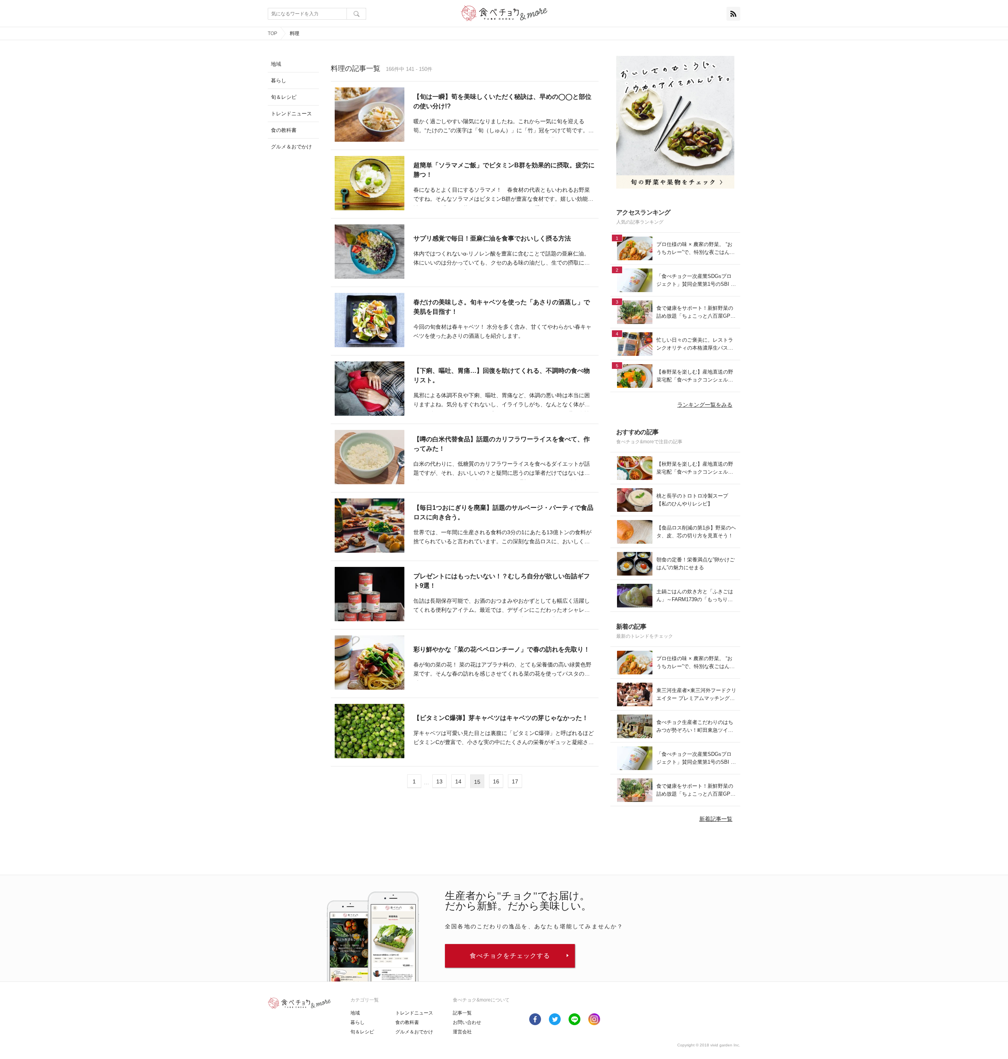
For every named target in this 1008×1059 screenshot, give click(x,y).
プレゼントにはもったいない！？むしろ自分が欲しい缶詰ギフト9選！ (501, 581)
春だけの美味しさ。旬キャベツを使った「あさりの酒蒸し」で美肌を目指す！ (501, 307)
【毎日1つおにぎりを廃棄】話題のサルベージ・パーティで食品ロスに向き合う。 (503, 512)
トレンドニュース (414, 1013)
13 (439, 781)
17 (515, 781)
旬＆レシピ (362, 1032)
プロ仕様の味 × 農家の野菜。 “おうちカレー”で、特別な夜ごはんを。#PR (694, 248)
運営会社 (462, 1032)
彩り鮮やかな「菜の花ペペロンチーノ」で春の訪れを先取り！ (501, 649)
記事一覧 (462, 1013)
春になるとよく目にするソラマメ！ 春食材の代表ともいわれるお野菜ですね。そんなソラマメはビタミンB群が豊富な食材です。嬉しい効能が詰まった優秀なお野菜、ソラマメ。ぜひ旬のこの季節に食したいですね (503, 195)
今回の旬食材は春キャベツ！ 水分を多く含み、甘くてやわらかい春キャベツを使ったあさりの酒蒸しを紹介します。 (502, 331)
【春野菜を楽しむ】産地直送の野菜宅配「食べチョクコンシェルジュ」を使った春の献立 (694, 376)
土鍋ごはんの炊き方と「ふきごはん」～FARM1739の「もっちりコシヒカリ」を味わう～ (694, 596)
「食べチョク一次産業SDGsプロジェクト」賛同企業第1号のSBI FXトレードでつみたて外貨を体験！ (695, 280)
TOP (272, 33)
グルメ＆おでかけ (414, 1032)
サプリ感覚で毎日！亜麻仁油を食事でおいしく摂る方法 (492, 238)
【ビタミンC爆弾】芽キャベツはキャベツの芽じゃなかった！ (500, 718)
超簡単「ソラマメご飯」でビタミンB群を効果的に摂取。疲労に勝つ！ (504, 170)
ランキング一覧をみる (704, 404)
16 (496, 781)
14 (458, 781)
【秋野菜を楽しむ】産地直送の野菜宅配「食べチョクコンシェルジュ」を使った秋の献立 (694, 468)
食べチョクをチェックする (510, 955)
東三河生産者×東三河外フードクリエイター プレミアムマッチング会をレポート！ (696, 694)
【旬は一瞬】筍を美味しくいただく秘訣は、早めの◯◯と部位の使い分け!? (502, 101)
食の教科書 (407, 1022)
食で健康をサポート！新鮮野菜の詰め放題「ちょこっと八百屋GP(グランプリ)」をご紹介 (694, 312)
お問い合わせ (467, 1022)
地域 (355, 1013)
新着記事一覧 (715, 819)
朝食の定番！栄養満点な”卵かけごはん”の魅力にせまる (695, 563)
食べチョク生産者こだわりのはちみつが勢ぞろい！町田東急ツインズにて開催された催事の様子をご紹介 (694, 726)
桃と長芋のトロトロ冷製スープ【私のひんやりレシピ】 (692, 500)
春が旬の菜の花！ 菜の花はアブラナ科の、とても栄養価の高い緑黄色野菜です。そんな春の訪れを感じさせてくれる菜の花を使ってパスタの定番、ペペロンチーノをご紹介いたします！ (502, 670)
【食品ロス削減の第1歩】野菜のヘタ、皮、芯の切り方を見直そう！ (696, 532)
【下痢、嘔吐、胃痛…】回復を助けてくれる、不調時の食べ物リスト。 (501, 375)
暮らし (357, 1022)
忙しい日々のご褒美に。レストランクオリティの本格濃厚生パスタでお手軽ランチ (694, 344)
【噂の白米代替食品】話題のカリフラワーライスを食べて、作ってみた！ (501, 444)
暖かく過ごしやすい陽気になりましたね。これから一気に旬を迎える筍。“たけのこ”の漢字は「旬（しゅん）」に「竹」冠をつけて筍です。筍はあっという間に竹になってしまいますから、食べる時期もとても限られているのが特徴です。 (503, 127)
